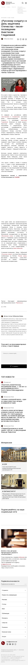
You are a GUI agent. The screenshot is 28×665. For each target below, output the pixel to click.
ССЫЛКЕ (16, 177)
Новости (14, 7)
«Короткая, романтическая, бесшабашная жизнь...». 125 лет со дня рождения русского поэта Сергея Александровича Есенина (14, 388)
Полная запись (22, 256)
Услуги (4, 636)
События (4, 622)
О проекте (5, 590)
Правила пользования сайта (9, 649)
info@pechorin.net (11, 641)
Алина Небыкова (17, 248)
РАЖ (3, 609)
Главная (3, 7)
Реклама (4, 599)
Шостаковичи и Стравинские (10, 117)
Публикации (5, 613)
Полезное (5, 627)
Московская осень (7, 236)
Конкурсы (5, 618)
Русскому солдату (7, 254)
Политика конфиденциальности (12, 650)
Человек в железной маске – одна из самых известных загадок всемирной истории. (13, 401)
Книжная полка (6, 632)
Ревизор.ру (19, 303)
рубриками (21, 557)
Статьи (8, 7)
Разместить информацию (9, 595)
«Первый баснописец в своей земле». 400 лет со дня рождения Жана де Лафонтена (13, 430)
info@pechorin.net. (6, 564)
